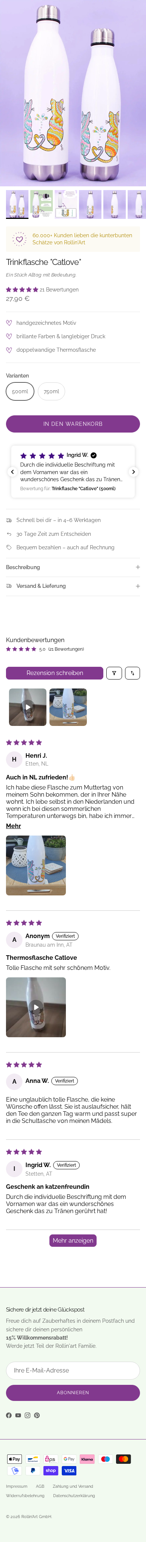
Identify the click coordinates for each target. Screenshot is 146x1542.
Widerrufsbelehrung (25, 1495)
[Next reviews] (134, 472)
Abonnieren (73, 1392)
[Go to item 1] (27, 707)
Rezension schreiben (55, 673)
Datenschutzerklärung (74, 1495)
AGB (40, 1486)
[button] (23, 290)
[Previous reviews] (12, 472)
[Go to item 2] (68, 707)
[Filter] (114, 673)
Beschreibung (23, 567)
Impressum (16, 1486)
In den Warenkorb (73, 424)
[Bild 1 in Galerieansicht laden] (73, 93)
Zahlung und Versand (73, 1486)
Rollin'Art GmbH (36, 1516)
